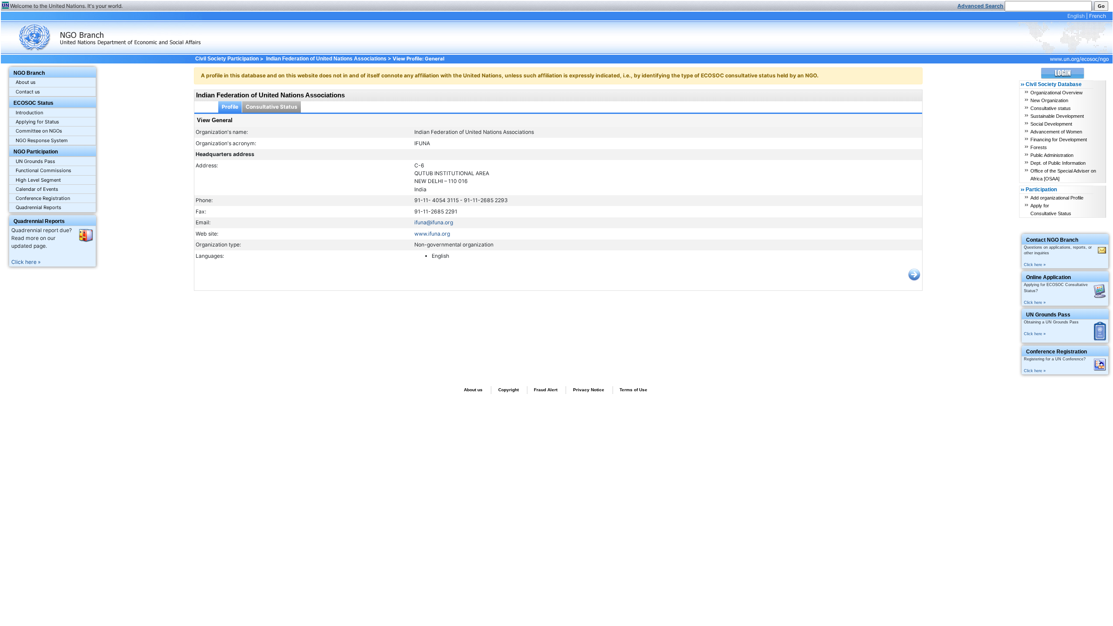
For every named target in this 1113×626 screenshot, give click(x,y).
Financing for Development (1058, 139)
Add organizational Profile (1056, 197)
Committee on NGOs (39, 131)
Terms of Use (633, 389)
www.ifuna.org (432, 233)
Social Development (1051, 124)
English (1076, 16)
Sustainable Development (1057, 116)
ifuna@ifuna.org (433, 222)
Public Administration (1051, 155)
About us (26, 82)
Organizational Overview (1056, 92)
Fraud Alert (545, 389)
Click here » (26, 262)
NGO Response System (42, 140)
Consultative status (1050, 108)
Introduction (29, 113)
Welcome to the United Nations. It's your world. (66, 6)
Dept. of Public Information (1058, 163)
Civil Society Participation (226, 58)
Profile (230, 106)
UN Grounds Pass (35, 161)
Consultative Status (271, 106)
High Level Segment (38, 180)
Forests (1038, 147)
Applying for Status (37, 122)
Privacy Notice (588, 389)
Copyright (508, 389)
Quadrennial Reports (38, 207)
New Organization (1049, 100)
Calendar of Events (37, 189)
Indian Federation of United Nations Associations (326, 58)
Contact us (28, 92)
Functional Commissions (43, 170)
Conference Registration (43, 198)
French (1097, 16)
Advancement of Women (1056, 131)
